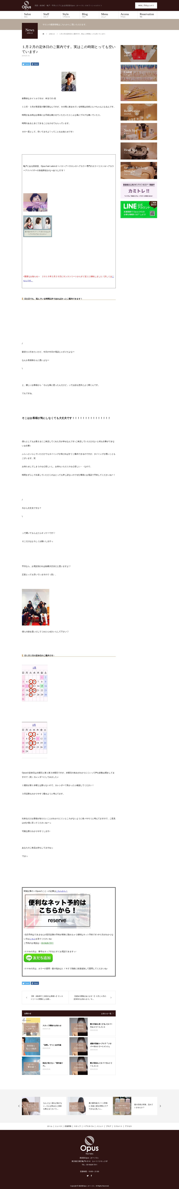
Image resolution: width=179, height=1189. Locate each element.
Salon (27, 15)
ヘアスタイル (89, 1126)
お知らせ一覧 (106, 1013)
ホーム (49, 1126)
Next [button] (160, 1106)
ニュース (58, 1126)
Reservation (147, 15)
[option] (44, 1106)
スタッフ (77, 1126)
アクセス (128, 1126)
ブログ (108, 1126)
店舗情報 (68, 1126)
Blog (85, 15)
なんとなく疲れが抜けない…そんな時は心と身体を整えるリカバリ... (52, 1106)
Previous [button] (19, 1106)
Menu (104, 15)
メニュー (99, 1126)
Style (66, 15)
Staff (46, 15)
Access (125, 15)
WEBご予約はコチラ (146, 5)
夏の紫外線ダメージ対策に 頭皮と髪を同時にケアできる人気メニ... (98, 1106)
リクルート (118, 1126)
